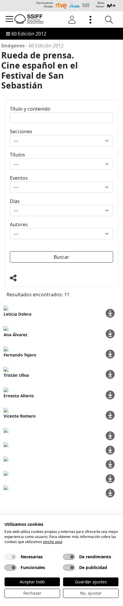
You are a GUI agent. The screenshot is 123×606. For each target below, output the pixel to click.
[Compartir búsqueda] (61, 278)
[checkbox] (10, 557)
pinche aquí (52, 541)
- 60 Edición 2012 (32, 45)
